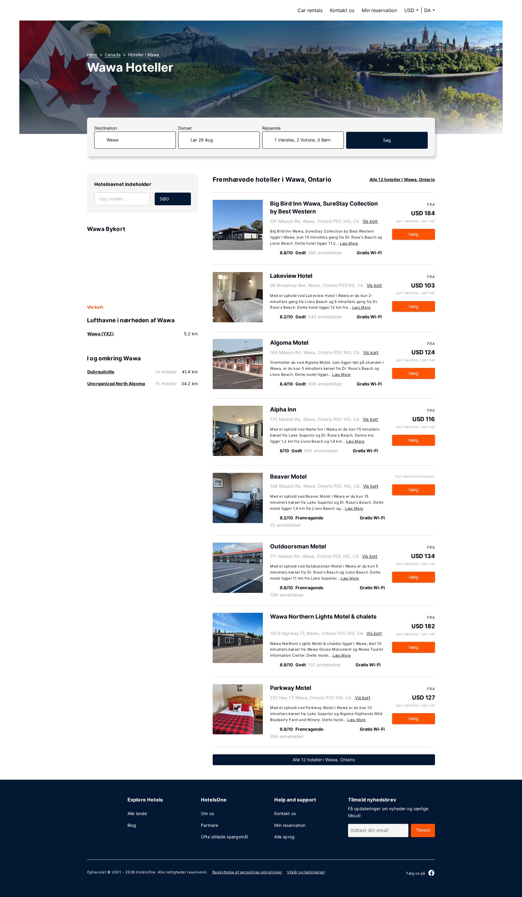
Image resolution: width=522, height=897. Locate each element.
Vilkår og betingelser (306, 872)
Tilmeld (423, 830)
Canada (113, 54)
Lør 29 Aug (202, 139)
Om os (207, 813)
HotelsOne (145, 872)
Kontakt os (342, 10)
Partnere (209, 825)
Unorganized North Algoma (116, 383)
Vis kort (95, 307)
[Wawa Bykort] (142, 269)
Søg (387, 140)
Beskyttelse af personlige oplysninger (247, 872)
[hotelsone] (125, 10)
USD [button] (409, 10)
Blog (132, 825)
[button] (429, 10)
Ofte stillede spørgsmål (224, 836)
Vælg (413, 234)
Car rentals (310, 10)
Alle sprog (284, 836)
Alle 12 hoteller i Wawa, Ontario (402, 179)
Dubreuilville (100, 371)
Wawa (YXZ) (100, 333)
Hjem (92, 54)
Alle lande (137, 813)
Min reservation (379, 10)
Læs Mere (349, 243)
